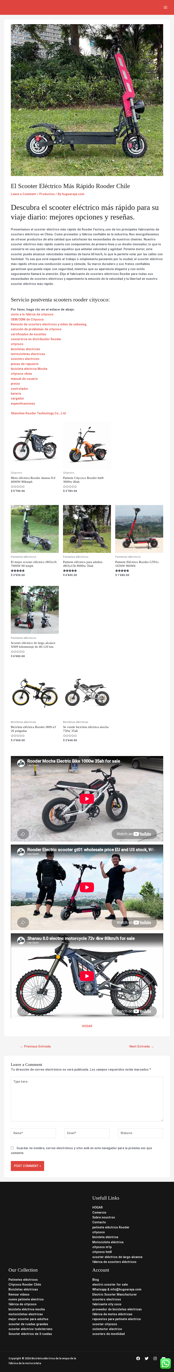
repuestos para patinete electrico (116, 1319)
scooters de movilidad (108, 1334)
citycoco (17, 344)
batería (16, 393)
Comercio (99, 1212)
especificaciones (23, 403)
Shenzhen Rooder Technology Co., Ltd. (39, 413)
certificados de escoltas (28, 334)
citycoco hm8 (102, 1252)
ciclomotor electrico (107, 1329)
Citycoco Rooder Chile (24, 1284)
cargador (17, 398)
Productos (47, 194)
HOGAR (87, 1026)
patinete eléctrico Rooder (110, 1227)
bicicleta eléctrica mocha (26, 1309)
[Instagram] (155, 1358)
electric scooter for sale (110, 1284)
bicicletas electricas (25, 349)
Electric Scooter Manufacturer (114, 1294)
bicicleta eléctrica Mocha (29, 369)
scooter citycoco (104, 1324)
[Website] (140, 1134)
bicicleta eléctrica (105, 1237)
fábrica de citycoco (22, 1304)
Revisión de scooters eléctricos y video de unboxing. (49, 324)
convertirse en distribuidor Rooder (36, 339)
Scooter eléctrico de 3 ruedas (30, 1334)
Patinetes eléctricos (23, 1280)
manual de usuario (24, 379)
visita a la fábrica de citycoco (32, 314)
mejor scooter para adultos (28, 1319)
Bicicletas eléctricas (23, 1289)
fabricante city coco (106, 1304)
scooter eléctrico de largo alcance (117, 1257)
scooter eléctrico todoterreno (30, 1329)
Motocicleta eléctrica (107, 1242)
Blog (95, 1280)
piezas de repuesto (25, 364)
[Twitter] (147, 1358)
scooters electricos (25, 359)
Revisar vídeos (18, 1294)
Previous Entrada (35, 1046)
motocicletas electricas (28, 354)
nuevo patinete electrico (26, 1299)
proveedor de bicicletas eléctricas (117, 1309)
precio (15, 384)
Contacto (99, 1222)
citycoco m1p (102, 1247)
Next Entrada (141, 1046)
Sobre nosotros (103, 1217)
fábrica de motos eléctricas (112, 1314)
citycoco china (21, 374)
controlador (19, 389)
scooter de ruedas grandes (28, 1324)
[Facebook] (138, 1358)
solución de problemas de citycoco (36, 329)
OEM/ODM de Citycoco (27, 319)
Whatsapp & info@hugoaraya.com (116, 1289)
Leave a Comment (23, 194)
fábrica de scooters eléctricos (114, 1262)
